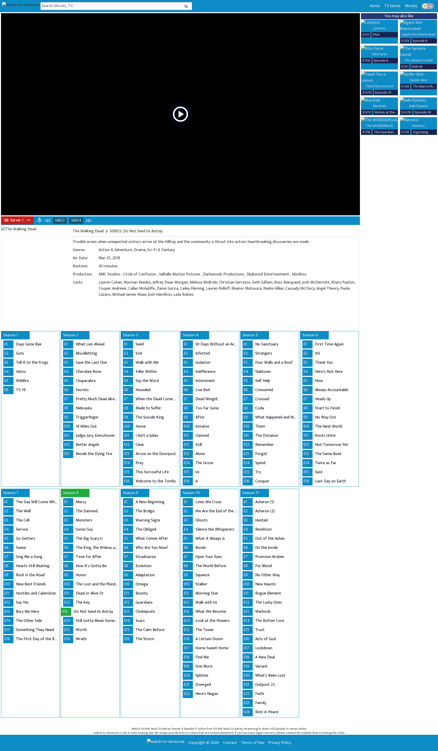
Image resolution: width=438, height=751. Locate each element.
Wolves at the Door (388, 112)
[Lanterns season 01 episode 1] (379, 23)
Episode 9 (420, 41)
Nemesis (418, 126)
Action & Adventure (115, 250)
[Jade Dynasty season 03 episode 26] (418, 100)
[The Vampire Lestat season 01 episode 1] (418, 52)
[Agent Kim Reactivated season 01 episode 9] (418, 26)
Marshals (379, 106)
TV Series (392, 6)
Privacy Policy (279, 743)
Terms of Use (252, 743)
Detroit (417, 66)
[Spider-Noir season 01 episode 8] (418, 75)
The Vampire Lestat (418, 60)
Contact (230, 743)
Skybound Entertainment (268, 274)
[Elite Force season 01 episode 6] (379, 49)
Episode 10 (383, 92)
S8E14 (76, 220)
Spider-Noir (418, 80)
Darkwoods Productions (223, 274)
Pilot (376, 35)
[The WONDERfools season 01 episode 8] (379, 120)
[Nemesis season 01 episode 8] (418, 120)
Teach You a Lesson (379, 86)
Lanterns (379, 28)
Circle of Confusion (139, 274)
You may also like (399, 16)
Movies (411, 6)
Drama (139, 250)
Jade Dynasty (418, 106)
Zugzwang (420, 132)
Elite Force (379, 54)
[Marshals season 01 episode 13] (379, 100)
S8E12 (60, 220)
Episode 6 (381, 60)
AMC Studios (109, 274)
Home (375, 6)
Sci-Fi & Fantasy (161, 250)
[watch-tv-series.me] (20, 6)
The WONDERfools (379, 126)
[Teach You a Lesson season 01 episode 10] (379, 78)
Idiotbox (299, 274)
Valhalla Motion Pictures (179, 274)
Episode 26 (423, 112)
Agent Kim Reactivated (418, 34)
